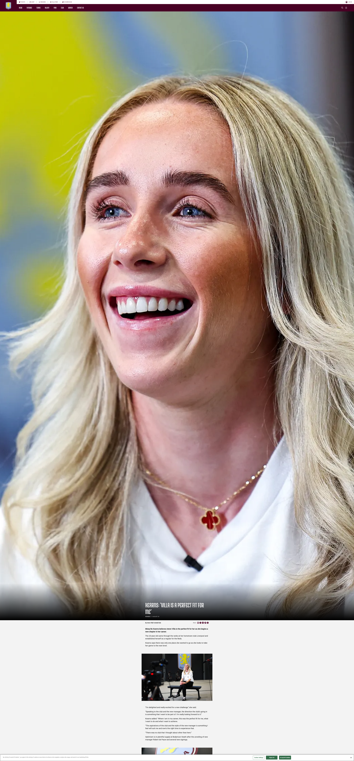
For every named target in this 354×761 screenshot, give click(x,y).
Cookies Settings (258, 757)
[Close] (351, 758)
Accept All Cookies (285, 757)
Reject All (271, 757)
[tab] (22, 2)
